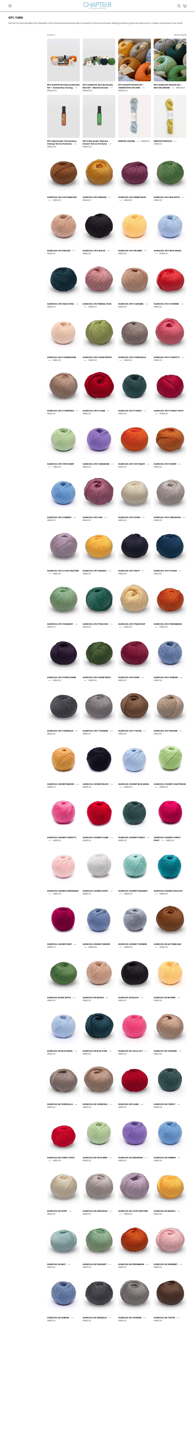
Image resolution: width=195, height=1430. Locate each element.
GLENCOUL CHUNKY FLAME (95, 837)
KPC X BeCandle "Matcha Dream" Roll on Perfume (95, 142)
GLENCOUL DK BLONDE (164, 997)
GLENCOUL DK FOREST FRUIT (61, 1157)
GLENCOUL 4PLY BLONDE (130, 250)
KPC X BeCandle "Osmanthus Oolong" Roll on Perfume (62, 142)
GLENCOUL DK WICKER (58, 1371)
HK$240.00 (123, 90)
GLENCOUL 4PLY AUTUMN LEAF (62, 197)
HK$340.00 (87, 90)
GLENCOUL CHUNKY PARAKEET (133, 891)
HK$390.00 (52, 90)
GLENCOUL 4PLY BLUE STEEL (60, 304)
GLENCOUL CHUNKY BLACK (95, 784)
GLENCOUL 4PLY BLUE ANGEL (167, 250)
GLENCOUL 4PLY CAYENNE (166, 304)
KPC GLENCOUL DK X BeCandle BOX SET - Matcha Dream (98, 86)
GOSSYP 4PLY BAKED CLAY (131, 1371)
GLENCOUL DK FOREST (164, 1104)
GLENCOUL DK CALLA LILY (130, 1051)
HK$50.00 (92, 1374)
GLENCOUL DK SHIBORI (58, 1317)
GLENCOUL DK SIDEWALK (95, 1317)
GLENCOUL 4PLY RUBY (128, 677)
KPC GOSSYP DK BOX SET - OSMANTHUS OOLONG (131, 86)
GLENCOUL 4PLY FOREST (130, 410)
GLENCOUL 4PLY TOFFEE (129, 730)
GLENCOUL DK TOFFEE (164, 1317)
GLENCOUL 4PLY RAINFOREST (97, 677)
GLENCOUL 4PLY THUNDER (95, 730)
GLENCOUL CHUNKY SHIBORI (96, 944)
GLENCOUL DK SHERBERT (166, 1264)
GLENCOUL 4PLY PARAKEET (60, 624)
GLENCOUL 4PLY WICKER (165, 730)
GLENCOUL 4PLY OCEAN (165, 570)
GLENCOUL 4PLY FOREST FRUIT (169, 410)
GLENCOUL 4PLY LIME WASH (167, 517)
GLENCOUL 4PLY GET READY (131, 464)
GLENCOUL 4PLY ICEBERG (59, 517)
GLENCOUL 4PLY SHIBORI (166, 677)
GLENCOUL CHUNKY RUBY (59, 944)
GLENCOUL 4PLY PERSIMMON (168, 624)
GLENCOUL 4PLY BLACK (94, 250)
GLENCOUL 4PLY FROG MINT (60, 464)
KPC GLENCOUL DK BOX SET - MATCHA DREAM (168, 86)
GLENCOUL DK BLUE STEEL (95, 1051)
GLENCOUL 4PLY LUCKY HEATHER (63, 570)
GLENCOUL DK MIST (56, 1264)
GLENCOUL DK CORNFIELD (95, 1104)
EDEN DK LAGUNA (126, 141)
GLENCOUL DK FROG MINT (95, 1157)
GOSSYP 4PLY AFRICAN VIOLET (97, 1371)
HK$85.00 (51, 787)
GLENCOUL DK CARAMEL (165, 1051)
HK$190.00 (180, 87)
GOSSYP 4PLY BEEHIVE (58, 1424)
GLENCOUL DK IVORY (57, 1211)
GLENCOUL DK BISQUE (93, 997)
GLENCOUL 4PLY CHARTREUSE (97, 357)
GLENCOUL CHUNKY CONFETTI (61, 837)
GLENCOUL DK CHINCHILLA (60, 1104)
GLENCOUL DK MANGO (164, 1211)
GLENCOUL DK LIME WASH (95, 1211)
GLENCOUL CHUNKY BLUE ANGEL (133, 784)
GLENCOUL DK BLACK (128, 997)
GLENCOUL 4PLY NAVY (129, 570)
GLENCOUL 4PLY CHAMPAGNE (61, 357)
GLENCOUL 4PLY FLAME (94, 410)
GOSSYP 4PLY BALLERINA (166, 1371)
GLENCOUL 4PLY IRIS (92, 517)
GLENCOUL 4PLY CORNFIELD (60, 410)
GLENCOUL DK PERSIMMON (131, 1264)
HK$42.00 (57, 200)
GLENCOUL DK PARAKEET (95, 1264)
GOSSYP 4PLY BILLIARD (129, 1424)
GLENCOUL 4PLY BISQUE (58, 250)
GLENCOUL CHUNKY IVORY (95, 891)
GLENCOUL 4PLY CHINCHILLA (132, 357)
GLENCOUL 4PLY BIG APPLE (167, 197)
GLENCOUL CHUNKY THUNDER (132, 944)
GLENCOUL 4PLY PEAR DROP (131, 624)
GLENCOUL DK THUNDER (129, 1317)
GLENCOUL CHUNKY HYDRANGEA (63, 891)
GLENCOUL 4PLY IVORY (129, 517)
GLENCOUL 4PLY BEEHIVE (94, 197)
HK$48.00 (145, 141)
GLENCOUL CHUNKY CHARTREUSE (170, 784)
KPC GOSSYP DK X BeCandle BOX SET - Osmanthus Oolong (63, 86)
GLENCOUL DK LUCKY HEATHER (133, 1211)
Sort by (50, 35)
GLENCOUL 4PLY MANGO (94, 570)
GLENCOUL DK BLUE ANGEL (60, 1051)
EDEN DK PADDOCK (163, 141)
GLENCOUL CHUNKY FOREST (131, 837)
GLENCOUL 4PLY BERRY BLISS (132, 197)
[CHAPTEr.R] (97, 5)
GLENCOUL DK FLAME (128, 1104)
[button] (179, 6)
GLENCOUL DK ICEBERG (165, 1157)
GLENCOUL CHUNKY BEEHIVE (60, 784)
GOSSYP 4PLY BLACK (164, 1424)
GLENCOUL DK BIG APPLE (59, 997)
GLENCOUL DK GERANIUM (130, 1157)
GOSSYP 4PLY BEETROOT (95, 1424)
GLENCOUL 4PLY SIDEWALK (60, 730)
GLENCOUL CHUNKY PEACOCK (168, 891)
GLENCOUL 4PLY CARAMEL (131, 304)
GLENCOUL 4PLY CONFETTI (167, 357)
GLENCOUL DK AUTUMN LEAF (167, 944)
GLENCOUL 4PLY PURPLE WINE (61, 677)
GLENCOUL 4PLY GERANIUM (96, 464)
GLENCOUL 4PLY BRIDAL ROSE (97, 304)
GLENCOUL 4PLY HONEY (165, 464)
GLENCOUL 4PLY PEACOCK (95, 624)
